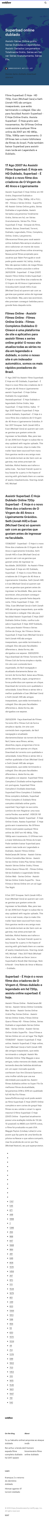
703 (11, 1367)
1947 (12, 1393)
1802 (12, 1363)
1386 (12, 1227)
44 (11, 1345)
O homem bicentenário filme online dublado (33, 1451)
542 (11, 1402)
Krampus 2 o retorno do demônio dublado (14, 1480)
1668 (12, 1245)
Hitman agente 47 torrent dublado (13, 1490)
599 (11, 1358)
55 (11, 1328)
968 (11, 1236)
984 (11, 1249)
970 (11, 1280)
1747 (11, 1201)
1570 (12, 1336)
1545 (12, 1384)
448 (11, 1214)
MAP (7, 1515)
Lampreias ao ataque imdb (34, 1442)
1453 (12, 1371)
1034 (12, 1341)
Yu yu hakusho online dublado (14, 1442)
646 (11, 1258)
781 (11, 1398)
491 (11, 1253)
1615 (11, 1380)
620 (11, 1332)
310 (11, 1376)
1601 (12, 1389)
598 (11, 1319)
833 (11, 1306)
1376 (12, 1354)
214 (11, 1350)
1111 (11, 1284)
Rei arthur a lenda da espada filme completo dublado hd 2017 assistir (14, 1452)
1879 (12, 1293)
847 (11, 1240)
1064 (12, 1310)
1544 (12, 1288)
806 (11, 1262)
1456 (12, 1271)
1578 (12, 1266)
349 (11, 1301)
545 (11, 1205)
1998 (12, 1218)
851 (11, 1297)
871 (11, 1210)
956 (11, 1323)
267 (11, 1275)
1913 (11, 1315)
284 (11, 1231)
